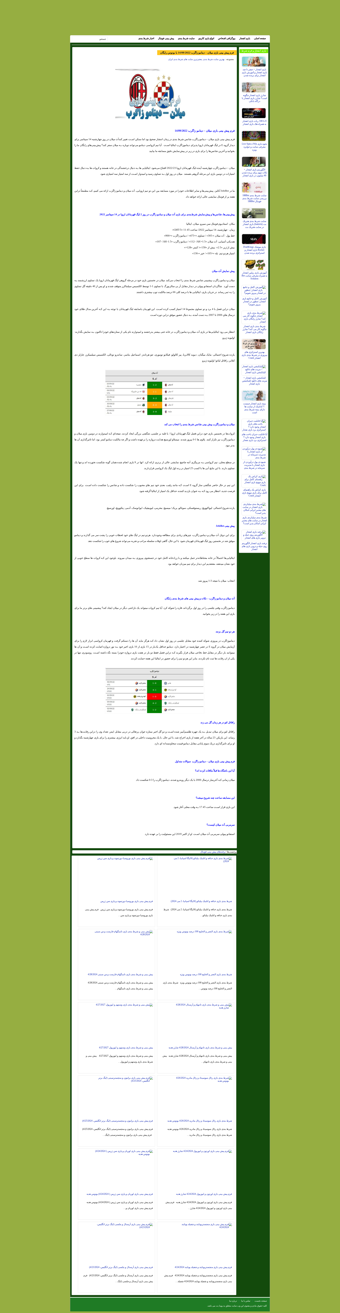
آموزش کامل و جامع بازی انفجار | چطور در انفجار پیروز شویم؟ (254, 301)
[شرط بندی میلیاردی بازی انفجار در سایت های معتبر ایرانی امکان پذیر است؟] (254, 507)
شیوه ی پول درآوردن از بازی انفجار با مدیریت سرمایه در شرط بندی (254, 465)
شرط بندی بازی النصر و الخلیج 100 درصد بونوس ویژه (206, 974)
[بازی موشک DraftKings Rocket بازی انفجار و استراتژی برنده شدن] (254, 238)
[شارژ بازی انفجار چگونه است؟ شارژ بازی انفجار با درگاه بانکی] (254, 86)
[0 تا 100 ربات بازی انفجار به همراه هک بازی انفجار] (254, 112)
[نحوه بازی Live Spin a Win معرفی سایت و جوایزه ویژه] (254, 135)
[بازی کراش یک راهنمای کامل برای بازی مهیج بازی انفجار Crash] (254, 480)
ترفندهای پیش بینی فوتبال (213, 851)
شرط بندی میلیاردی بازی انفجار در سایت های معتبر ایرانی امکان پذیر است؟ (254, 520)
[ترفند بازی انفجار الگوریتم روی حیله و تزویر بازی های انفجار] (254, 534)
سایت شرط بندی (186, 38)
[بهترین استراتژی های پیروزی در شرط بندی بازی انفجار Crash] (254, 343)
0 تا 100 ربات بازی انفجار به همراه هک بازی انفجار (254, 122)
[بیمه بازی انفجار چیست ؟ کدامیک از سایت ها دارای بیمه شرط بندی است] (254, 394)
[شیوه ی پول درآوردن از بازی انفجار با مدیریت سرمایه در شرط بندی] (254, 452)
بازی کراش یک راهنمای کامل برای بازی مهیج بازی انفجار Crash (254, 492)
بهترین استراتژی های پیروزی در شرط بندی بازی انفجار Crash (254, 355)
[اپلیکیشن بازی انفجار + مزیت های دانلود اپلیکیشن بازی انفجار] (254, 369)
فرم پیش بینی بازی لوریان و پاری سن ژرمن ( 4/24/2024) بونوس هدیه (120, 1194)
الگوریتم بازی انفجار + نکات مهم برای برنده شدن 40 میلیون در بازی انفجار (254, 172)
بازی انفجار (244, 38)
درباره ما (233, 1301)
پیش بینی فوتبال (166, 38)
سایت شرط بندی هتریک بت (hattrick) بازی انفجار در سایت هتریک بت (254, 224)
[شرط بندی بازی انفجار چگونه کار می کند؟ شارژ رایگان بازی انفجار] (254, 316)
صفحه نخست (261, 1301)
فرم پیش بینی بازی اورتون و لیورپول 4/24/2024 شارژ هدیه (204, 1194)
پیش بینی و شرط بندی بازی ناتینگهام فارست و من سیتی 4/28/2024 (120, 974)
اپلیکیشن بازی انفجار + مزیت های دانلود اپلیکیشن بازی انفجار (254, 380)
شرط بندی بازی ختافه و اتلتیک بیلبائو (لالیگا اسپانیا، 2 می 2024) (201, 901)
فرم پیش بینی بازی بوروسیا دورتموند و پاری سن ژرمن (126, 901)
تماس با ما (245, 1301)
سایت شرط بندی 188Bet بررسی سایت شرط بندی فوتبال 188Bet (254, 198)
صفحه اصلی (260, 38)
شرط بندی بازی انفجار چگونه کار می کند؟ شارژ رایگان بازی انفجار (254, 329)
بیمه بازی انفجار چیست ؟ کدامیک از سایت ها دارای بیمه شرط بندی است (254, 408)
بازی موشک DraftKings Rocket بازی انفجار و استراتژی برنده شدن (254, 250)
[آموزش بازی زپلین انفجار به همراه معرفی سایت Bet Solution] (254, 264)
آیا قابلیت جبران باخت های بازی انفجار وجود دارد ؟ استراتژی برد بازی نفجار (254, 437)
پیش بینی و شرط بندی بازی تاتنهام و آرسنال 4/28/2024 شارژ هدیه (200, 1047)
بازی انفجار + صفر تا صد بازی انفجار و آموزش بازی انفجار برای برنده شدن (254, 72)
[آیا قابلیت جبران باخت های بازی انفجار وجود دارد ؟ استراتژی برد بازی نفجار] (254, 424)
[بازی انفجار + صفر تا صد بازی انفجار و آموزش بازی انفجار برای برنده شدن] (254, 60)
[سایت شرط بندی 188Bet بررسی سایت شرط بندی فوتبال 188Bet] (254, 186)
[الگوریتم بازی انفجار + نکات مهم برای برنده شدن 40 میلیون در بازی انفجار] (254, 160)
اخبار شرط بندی (146, 38)
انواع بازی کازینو (206, 38)
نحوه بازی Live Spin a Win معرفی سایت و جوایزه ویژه (254, 146)
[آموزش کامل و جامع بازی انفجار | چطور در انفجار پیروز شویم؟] (254, 289)
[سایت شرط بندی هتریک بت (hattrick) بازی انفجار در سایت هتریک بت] (254, 212)
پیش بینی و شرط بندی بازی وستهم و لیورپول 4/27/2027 (126, 1047)
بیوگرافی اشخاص (226, 38)
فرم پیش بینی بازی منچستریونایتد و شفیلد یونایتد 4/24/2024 (203, 1267)
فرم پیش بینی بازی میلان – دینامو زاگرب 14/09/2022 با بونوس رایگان (197, 52)
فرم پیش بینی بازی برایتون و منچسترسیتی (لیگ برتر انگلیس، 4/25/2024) (117, 1120)
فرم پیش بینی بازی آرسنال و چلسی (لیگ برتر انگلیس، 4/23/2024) (121, 1267)
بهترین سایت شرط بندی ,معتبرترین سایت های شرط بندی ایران (196, 59)
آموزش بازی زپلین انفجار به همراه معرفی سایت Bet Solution (254, 275)
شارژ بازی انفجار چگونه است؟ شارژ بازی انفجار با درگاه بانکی (254, 98)
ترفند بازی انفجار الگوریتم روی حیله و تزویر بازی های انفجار (254, 546)
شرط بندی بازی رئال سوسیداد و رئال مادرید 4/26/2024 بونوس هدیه (199, 1120)
